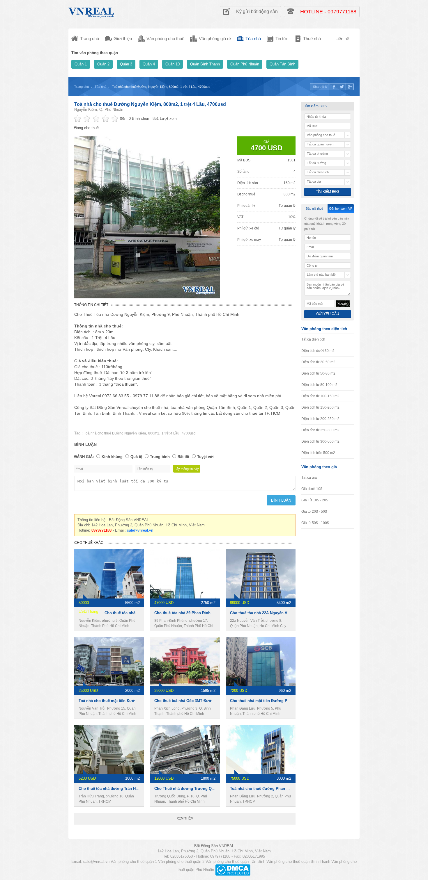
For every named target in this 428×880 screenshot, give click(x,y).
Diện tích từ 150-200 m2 (320, 407)
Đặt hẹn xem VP (340, 208)
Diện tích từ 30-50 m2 (318, 362)
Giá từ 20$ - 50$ (314, 512)
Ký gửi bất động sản (257, 11)
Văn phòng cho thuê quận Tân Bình (235, 861)
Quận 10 (172, 64)
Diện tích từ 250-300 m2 (320, 430)
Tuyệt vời (205, 457)
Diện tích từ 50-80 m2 (318, 373)
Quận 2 (103, 64)
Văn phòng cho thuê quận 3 (181, 861)
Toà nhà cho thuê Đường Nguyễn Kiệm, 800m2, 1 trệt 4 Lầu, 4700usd (150, 104)
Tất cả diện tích (313, 339)
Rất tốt (183, 457)
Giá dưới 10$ (311, 489)
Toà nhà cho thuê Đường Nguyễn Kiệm (115, 433)
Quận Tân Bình (282, 64)
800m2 (153, 433)
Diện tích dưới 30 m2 (318, 351)
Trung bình (160, 457)
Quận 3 (126, 64)
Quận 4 (149, 64)
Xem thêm (185, 818)
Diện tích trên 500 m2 (318, 453)
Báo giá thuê (314, 208)
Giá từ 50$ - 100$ (315, 523)
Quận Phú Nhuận (244, 64)
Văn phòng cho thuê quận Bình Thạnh (298, 861)
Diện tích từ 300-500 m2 (320, 441)
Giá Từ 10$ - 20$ (314, 500)
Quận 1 (81, 64)
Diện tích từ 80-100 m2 (319, 385)
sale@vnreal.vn (140, 530)
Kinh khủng (112, 457)
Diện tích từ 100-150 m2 (320, 396)
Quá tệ (136, 457)
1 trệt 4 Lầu (170, 433)
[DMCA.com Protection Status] (232, 869)
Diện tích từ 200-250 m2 (320, 419)
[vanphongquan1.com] (91, 11)
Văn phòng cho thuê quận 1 (134, 861)
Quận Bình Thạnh (205, 64)
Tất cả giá (309, 477)
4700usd (189, 433)
